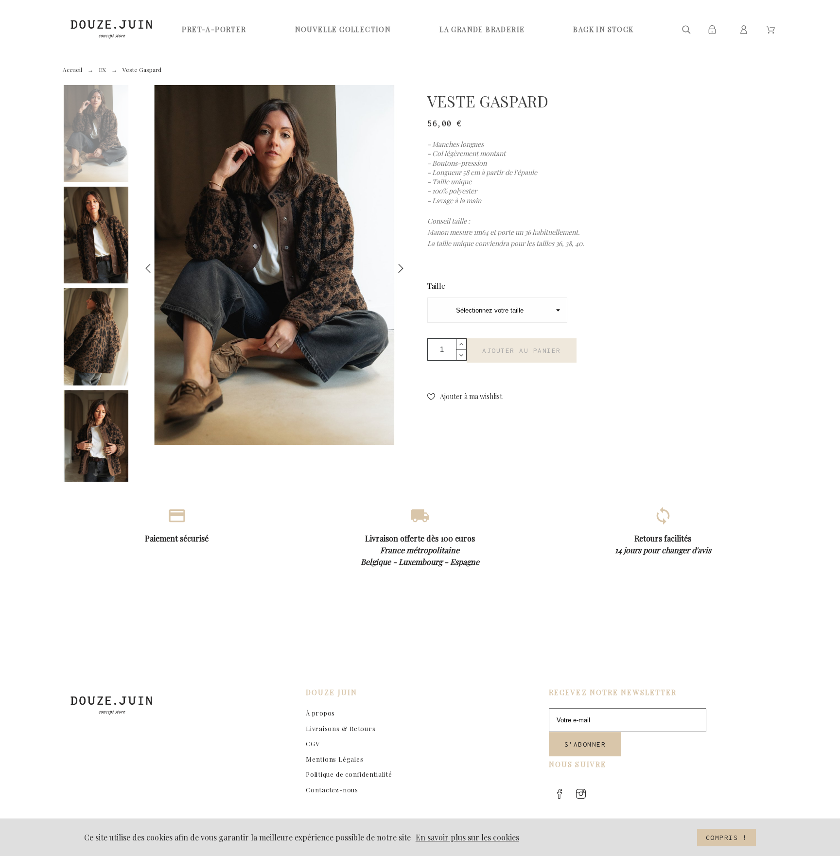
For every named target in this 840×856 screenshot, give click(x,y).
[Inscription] (714, 29)
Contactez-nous (332, 790)
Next (400, 270)
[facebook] (559, 794)
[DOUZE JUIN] (111, 29)
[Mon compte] (745, 29)
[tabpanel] (274, 265)
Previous (148, 270)
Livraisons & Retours (341, 728)
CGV (312, 743)
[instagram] (581, 794)
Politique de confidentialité (349, 774)
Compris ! (727, 837)
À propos (320, 713)
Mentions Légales (334, 759)
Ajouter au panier (521, 350)
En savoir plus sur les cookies (467, 837)
